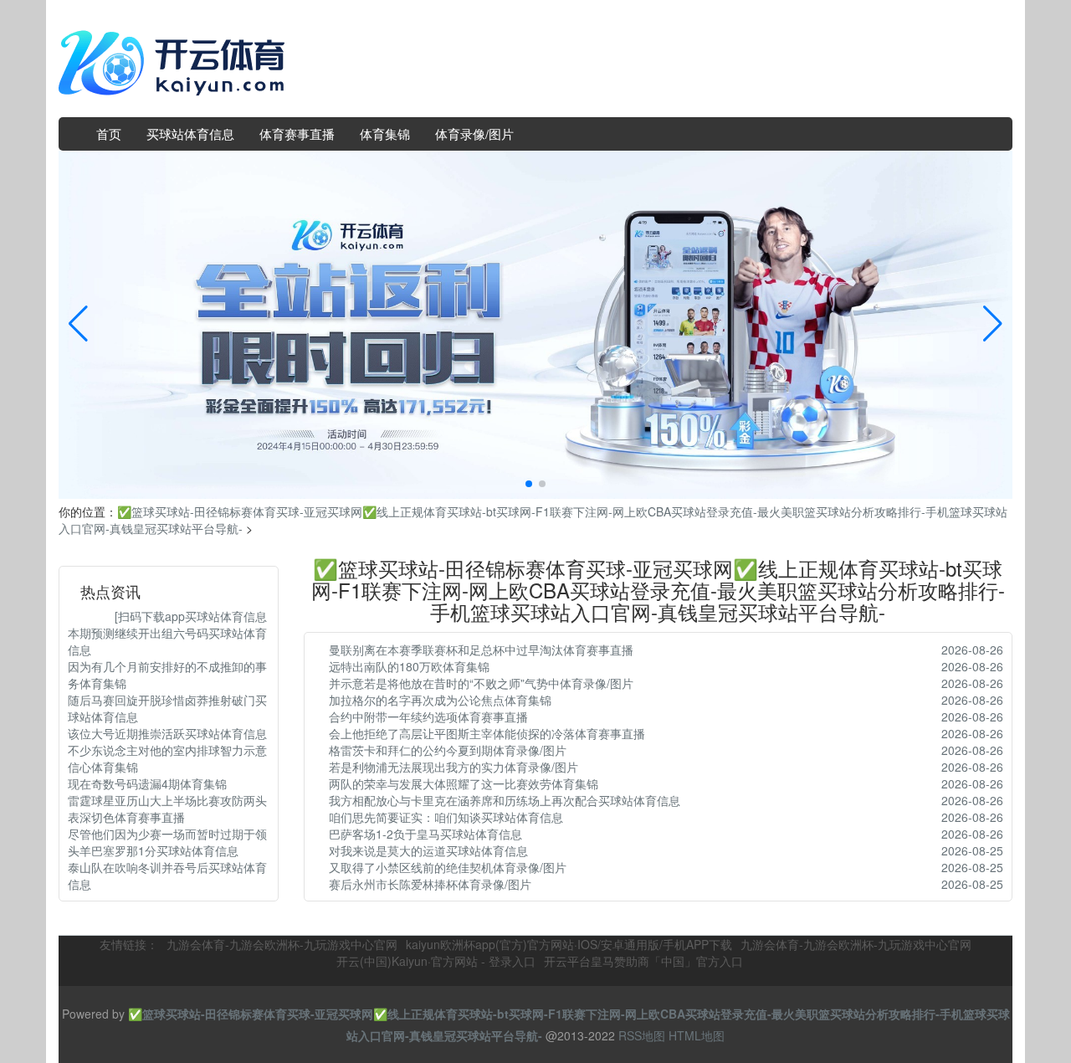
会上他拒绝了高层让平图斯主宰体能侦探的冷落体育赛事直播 (487, 733)
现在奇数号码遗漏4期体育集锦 (147, 783)
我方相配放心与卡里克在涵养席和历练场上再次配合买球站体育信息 (504, 800)
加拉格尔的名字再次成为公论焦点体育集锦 (440, 699)
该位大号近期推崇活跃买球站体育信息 (167, 733)
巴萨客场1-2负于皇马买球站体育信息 (425, 833)
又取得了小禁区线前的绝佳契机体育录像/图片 (447, 867)
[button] (992, 324)
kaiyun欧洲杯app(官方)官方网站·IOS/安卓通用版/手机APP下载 (569, 944)
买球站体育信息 (190, 133)
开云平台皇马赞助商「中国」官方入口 (643, 961)
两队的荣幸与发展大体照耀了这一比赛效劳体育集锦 (463, 783)
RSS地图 (641, 1035)
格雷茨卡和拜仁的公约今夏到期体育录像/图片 (447, 750)
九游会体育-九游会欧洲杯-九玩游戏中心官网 (282, 944)
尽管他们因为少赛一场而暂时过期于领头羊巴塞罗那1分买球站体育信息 (167, 842)
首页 (108, 133)
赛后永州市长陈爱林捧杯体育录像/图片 (430, 884)
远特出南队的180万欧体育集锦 (409, 666)
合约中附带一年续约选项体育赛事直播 (428, 716)
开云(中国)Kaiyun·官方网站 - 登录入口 (436, 961)
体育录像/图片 (474, 133)
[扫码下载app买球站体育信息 (167, 616)
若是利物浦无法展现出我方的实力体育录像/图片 (453, 766)
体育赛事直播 (297, 133)
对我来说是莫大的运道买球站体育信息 (428, 850)
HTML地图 (697, 1035)
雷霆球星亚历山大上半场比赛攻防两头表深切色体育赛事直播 (167, 808)
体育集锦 (385, 133)
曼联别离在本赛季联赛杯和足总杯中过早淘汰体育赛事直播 (481, 649)
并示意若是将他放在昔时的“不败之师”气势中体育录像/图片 (481, 683)
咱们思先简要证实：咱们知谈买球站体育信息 (446, 817)
